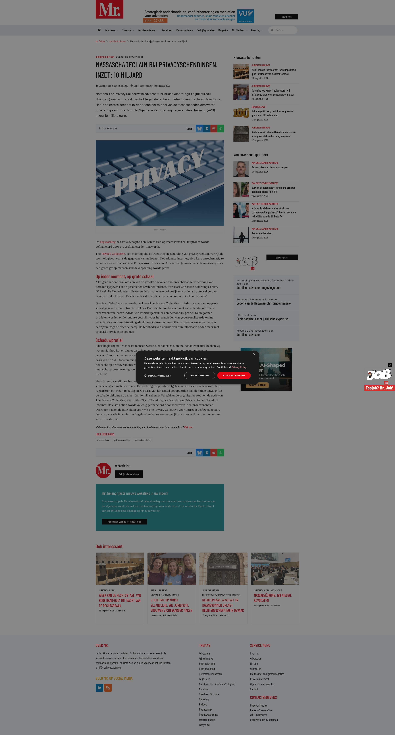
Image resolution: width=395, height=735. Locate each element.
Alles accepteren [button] (234, 375)
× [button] (254, 354)
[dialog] (197, 367)
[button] (157, 375)
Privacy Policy (239, 367)
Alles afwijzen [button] (199, 375)
